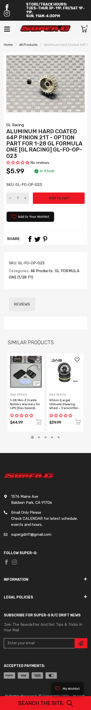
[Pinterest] (45, 239)
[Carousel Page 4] (52, 437)
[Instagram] (7, 13)
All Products (41, 271)
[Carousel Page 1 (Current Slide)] (32, 437)
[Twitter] (37, 239)
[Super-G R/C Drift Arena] (45, 29)
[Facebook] (7, 7)
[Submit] (81, 643)
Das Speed (18, 394)
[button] (18, 162)
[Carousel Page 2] (38, 437)
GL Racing (15, 125)
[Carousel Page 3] (45, 437)
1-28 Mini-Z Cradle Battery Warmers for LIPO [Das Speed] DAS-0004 (25, 406)
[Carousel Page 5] (58, 437)
